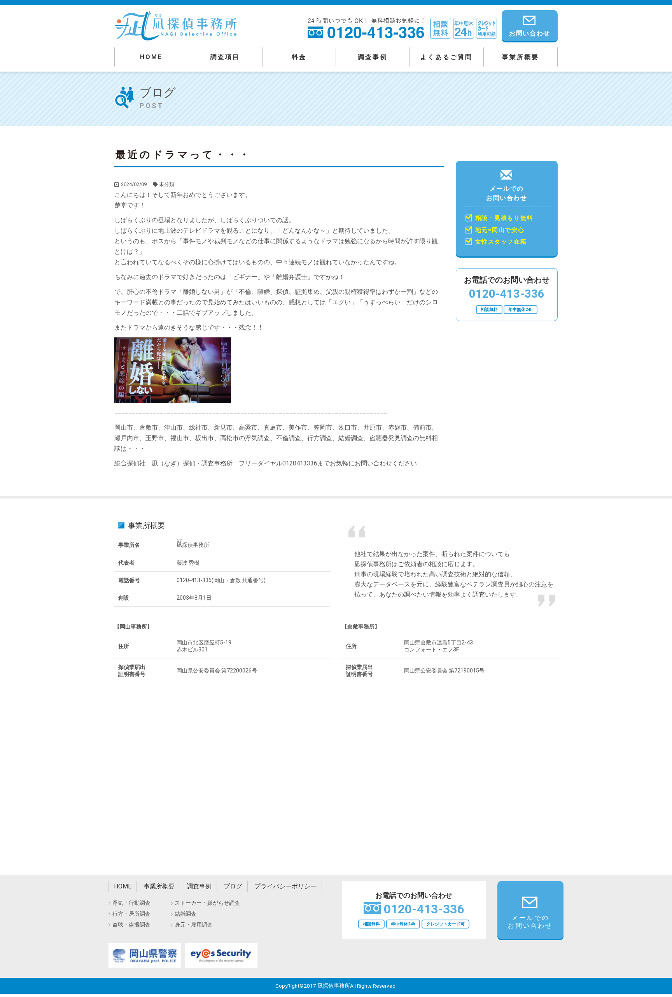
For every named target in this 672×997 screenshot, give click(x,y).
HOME (151, 57)
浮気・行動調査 (131, 903)
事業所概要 (520, 57)
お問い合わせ (529, 33)
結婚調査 (185, 914)
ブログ (233, 886)
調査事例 (373, 57)
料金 (299, 57)
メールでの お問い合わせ (504, 215)
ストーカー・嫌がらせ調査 (207, 903)
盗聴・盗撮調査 (131, 925)
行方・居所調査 (131, 914)
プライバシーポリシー (285, 886)
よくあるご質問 (446, 57)
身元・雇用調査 (194, 925)
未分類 (166, 184)
